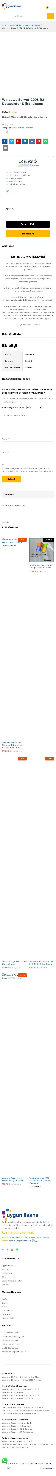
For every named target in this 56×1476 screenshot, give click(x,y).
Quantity (10, 208)
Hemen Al (28, 233)
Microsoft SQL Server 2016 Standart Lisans (14, 962)
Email (5, 452)
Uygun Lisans (8, 1265)
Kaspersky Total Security (41, 1444)
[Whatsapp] (17, 1250)
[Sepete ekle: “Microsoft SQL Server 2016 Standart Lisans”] (11, 957)
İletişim (5, 1284)
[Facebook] (3, 1249)
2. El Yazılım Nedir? (11, 1333)
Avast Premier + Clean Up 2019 (16, 1441)
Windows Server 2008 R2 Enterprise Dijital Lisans (40, 566)
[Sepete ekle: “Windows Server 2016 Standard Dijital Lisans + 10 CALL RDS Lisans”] (11, 738)
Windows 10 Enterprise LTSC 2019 (17, 1398)
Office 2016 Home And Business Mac (19, 1414)
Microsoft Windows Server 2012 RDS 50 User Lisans (41, 962)
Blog (4, 1277)
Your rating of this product (14, 407)
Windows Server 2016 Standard (16, 1423)
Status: (5, 112)
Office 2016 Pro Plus (31, 1380)
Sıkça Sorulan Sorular (12, 1281)
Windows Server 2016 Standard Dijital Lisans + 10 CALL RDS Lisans (13, 744)
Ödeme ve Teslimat (11, 1344)
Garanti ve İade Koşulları (13, 1336)
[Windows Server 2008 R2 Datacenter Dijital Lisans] (4, 141)
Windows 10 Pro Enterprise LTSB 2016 (19, 1395)
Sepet (4, 1303)
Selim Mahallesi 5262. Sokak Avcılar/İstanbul (29, 1238)
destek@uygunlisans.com (20, 1241)
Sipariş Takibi (8, 1318)
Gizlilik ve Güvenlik (10, 1340)
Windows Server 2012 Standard (16, 1426)
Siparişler (6, 1314)
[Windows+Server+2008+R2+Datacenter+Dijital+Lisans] (11, 141)
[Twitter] (7, 1249)
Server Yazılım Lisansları (22, 128)
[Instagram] (12, 1249)
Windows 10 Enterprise (12, 1392)
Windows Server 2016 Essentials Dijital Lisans (12, 1179)
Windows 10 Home (10, 1380)
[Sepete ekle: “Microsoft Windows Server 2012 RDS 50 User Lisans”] (38, 957)
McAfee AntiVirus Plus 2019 (14, 1444)
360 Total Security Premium (15, 1447)
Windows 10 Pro (9, 1377)
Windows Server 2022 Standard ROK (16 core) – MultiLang (41, 1180)
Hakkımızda (7, 1273)
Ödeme (5, 1307)
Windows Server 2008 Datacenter (17, 1432)
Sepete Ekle (28, 224)
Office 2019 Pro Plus (29, 1377)
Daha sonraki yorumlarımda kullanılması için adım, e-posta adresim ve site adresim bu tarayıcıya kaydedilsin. (27, 469)
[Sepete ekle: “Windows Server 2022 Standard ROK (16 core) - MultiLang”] (38, 1173)
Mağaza (5, 1299)
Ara (50, 16)
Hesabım (6, 1269)
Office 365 (7, 1411)
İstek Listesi (7, 1310)
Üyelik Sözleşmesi (10, 1348)
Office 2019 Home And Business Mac (32, 1411)
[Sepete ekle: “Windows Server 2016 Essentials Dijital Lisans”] (11, 1173)
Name (5, 439)
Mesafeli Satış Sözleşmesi (14, 1352)
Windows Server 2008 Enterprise (17, 1429)
